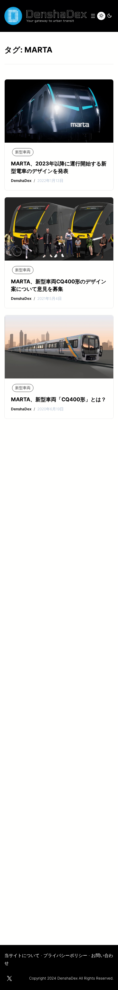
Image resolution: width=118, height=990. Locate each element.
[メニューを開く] (93, 16)
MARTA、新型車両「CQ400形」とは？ (58, 399)
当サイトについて (22, 955)
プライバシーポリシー (65, 955)
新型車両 (22, 152)
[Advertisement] (59, 694)
